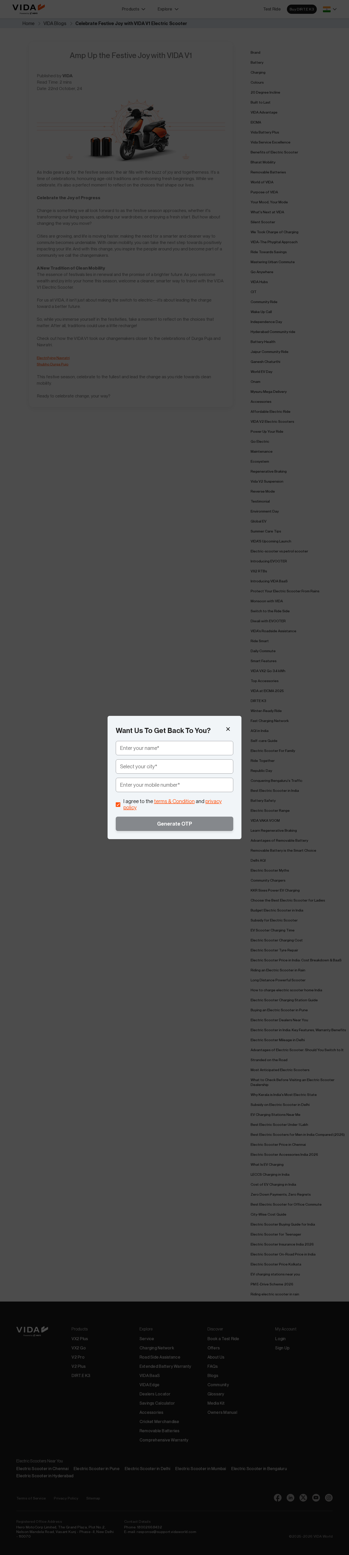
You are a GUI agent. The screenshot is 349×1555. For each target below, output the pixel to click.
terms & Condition (174, 801)
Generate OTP (174, 824)
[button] (228, 729)
